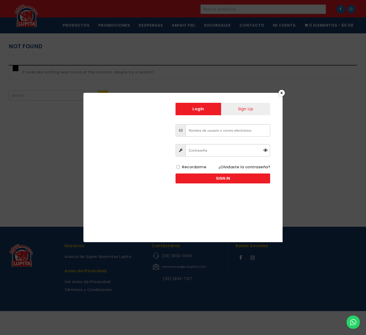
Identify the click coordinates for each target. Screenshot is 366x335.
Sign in (223, 178)
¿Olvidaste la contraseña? (244, 166)
